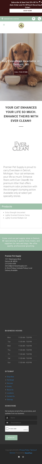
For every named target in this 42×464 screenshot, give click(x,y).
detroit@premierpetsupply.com (16, 266)
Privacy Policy (24, 450)
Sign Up (11, 437)
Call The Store (21, 72)
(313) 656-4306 (10, 263)
